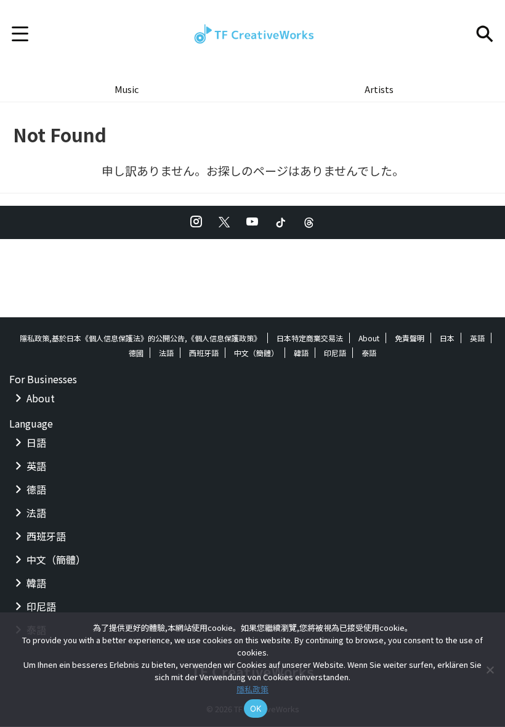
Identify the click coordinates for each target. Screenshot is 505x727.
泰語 (369, 352)
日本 (447, 338)
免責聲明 (409, 338)
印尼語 (335, 352)
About (368, 338)
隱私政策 (252, 689)
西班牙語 (204, 352)
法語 (166, 352)
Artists (379, 89)
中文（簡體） (256, 352)
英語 (477, 338)
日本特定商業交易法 (310, 338)
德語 (36, 489)
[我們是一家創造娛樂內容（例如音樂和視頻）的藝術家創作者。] (252, 34)
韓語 (301, 352)
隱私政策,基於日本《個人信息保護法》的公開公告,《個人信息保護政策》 (140, 338)
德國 (136, 352)
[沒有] (489, 670)
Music (127, 89)
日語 (36, 442)
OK (256, 708)
